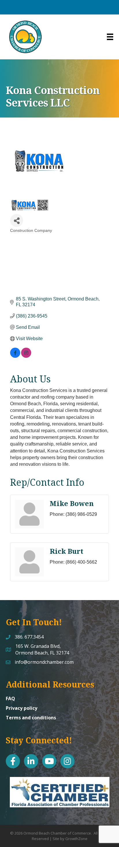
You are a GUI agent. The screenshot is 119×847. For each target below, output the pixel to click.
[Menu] (110, 37)
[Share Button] (16, 220)
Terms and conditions (31, 717)
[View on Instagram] (26, 356)
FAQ (10, 698)
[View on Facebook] (15, 356)
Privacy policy (21, 708)
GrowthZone (76, 838)
